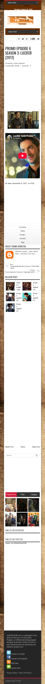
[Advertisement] (22, 84)
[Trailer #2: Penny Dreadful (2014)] (22, 526)
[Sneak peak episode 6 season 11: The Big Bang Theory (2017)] (10, 511)
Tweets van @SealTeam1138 (15, 543)
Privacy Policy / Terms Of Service (19, 673)
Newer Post (9, 447)
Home (23, 447)
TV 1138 (18, 681)
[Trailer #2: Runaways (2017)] (10, 526)
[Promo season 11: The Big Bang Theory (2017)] (33, 526)
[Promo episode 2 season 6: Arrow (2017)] (22, 511)
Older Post (36, 447)
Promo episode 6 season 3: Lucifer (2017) (18, 53)
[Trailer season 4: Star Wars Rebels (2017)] (33, 511)
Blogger (26, 6)
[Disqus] (22, 345)
